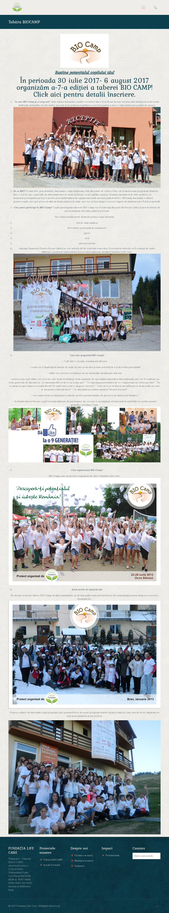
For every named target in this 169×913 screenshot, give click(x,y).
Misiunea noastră (83, 860)
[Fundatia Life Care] (17, 7)
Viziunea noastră (83, 855)
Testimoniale (112, 855)
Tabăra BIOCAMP (53, 859)
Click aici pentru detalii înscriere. (84, 94)
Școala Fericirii (51, 864)
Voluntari (79, 865)
